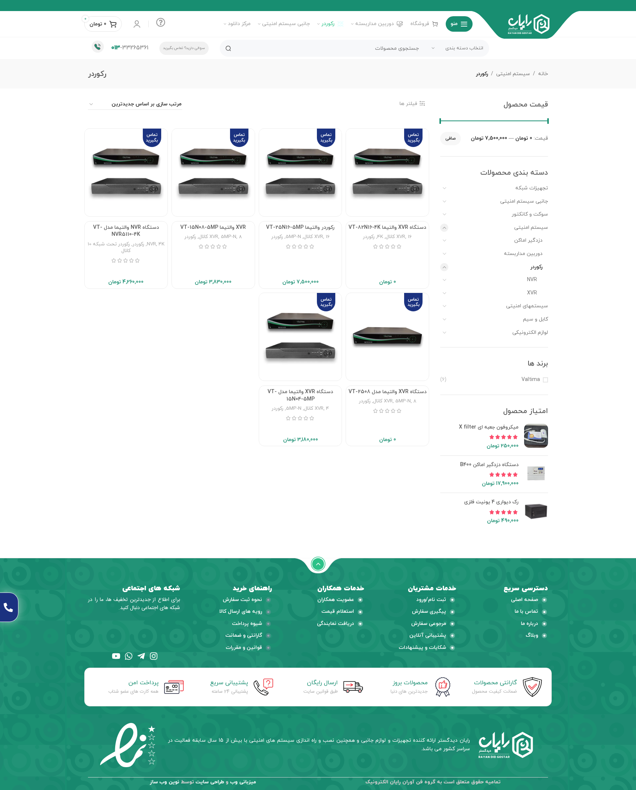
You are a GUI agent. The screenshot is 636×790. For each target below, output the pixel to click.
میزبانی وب (243, 782)
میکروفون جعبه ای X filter (489, 427)
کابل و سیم (535, 319)
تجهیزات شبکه (531, 188)
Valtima (531, 379)
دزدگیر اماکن (528, 240)
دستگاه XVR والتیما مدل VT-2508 (388, 391)
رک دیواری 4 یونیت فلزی (491, 502)
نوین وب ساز (164, 782)
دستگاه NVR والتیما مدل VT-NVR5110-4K (126, 231)
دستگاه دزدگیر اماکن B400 (489, 464)
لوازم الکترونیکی (530, 332)
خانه (543, 73)
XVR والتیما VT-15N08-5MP (213, 227)
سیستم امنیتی (513, 73)
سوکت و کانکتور (530, 214)
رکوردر (536, 266)
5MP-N (293, 236)
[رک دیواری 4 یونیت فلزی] (536, 512)
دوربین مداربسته (523, 253)
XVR (532, 293)
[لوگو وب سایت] (529, 23)
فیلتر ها (408, 104)
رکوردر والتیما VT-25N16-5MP (300, 227)
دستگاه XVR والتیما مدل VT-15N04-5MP (300, 395)
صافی (450, 138)
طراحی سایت (209, 782)
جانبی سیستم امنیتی (524, 201)
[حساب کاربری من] (137, 24)
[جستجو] (228, 48)
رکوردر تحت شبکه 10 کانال (109, 248)
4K (380, 236)
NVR (532, 279)
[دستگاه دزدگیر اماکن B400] (536, 474)
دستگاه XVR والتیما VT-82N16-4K (387, 227)
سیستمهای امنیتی (527, 306)
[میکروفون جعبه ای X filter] (536, 437)
